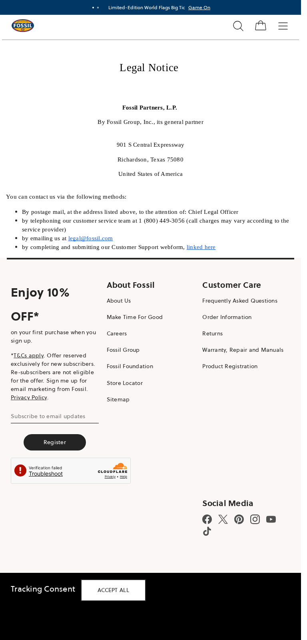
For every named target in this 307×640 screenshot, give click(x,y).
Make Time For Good (135, 317)
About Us (119, 301)
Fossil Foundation (130, 366)
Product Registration (229, 366)
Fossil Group (123, 350)
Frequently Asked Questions (239, 301)
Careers (117, 333)
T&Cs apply (29, 355)
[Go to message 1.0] (93, 7)
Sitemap (118, 399)
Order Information (226, 317)
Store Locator (125, 383)
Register (55, 442)
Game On (199, 7)
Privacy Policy (29, 397)
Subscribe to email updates (48, 416)
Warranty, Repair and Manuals (242, 350)
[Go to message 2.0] (98, 7)
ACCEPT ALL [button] (113, 590)
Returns (212, 333)
